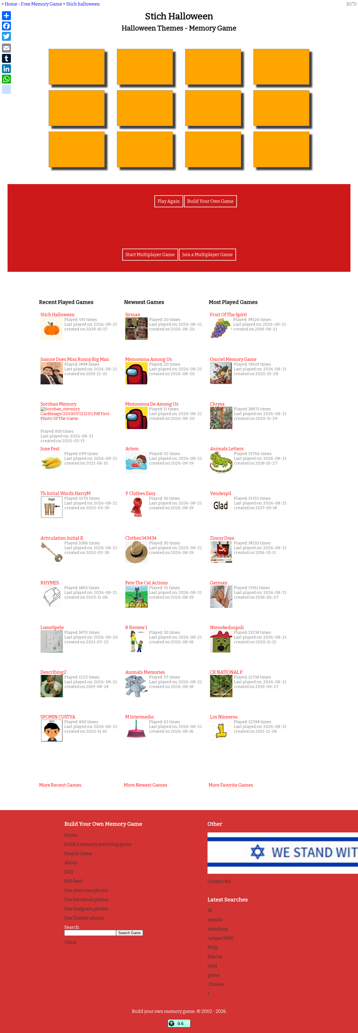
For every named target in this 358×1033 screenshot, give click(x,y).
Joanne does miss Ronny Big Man (75, 359)
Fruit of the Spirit (228, 314)
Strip (213, 947)
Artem (132, 448)
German (218, 582)
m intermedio (139, 717)
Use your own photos (86, 890)
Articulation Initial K (62, 538)
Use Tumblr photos (84, 918)
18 (210, 910)
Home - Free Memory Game (33, 4)
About (70, 862)
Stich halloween (83, 4)
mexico (215, 919)
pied (212, 965)
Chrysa (217, 404)
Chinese (216, 984)
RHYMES (50, 582)
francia (215, 956)
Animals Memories (145, 672)
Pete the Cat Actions (146, 582)
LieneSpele (52, 627)
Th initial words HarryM (66, 493)
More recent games (60, 785)
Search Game (78, 853)
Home (70, 835)
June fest (50, 448)
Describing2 (53, 672)
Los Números (224, 717)
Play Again (169, 201)
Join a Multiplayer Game (207, 254)
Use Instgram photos (86, 908)
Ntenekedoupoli (227, 627)
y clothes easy (140, 493)
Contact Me (219, 881)
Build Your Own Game (210, 201)
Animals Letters (227, 448)
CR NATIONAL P (226, 672)
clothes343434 (140, 538)
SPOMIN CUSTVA (58, 717)
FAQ (68, 872)
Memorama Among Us (148, 359)
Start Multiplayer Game (150, 254)
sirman (132, 314)
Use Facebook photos (86, 899)
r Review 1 (136, 627)
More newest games (145, 785)
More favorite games (231, 785)
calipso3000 (221, 938)
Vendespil (220, 493)
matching (218, 929)
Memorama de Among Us (151, 404)
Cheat (70, 942)
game (214, 975)
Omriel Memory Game (233, 359)
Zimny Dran (222, 538)
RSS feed (73, 881)
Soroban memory (58, 404)
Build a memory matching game (97, 844)
